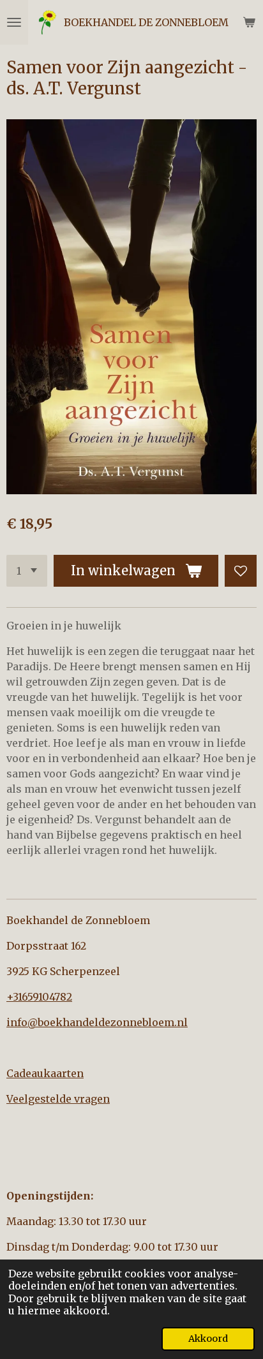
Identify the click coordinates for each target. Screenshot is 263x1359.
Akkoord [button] (208, 1338)
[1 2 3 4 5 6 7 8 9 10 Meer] (26, 571)
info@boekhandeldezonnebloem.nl (97, 1022)
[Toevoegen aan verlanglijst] (241, 571)
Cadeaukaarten (45, 1073)
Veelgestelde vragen (58, 1098)
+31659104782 (39, 996)
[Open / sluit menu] (14, 22)
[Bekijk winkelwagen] (249, 22)
